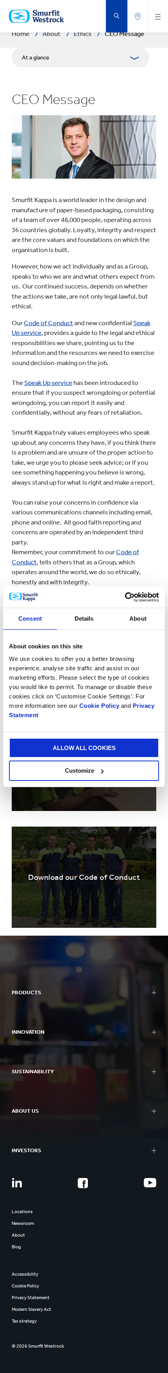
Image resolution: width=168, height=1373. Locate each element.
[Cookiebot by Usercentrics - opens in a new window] (125, 597)
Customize (79, 770)
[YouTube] (150, 1182)
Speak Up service (48, 383)
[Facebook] (83, 1183)
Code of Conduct (48, 323)
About (18, 1235)
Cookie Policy (99, 705)
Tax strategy (24, 1321)
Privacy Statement (31, 1297)
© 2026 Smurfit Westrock (38, 1346)
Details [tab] (84, 618)
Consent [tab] (30, 618)
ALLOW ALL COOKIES (84, 748)
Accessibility (25, 1274)
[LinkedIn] (17, 1182)
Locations (22, 1211)
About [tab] (138, 618)
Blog (16, 1246)
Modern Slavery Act (31, 1309)
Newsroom (23, 1223)
